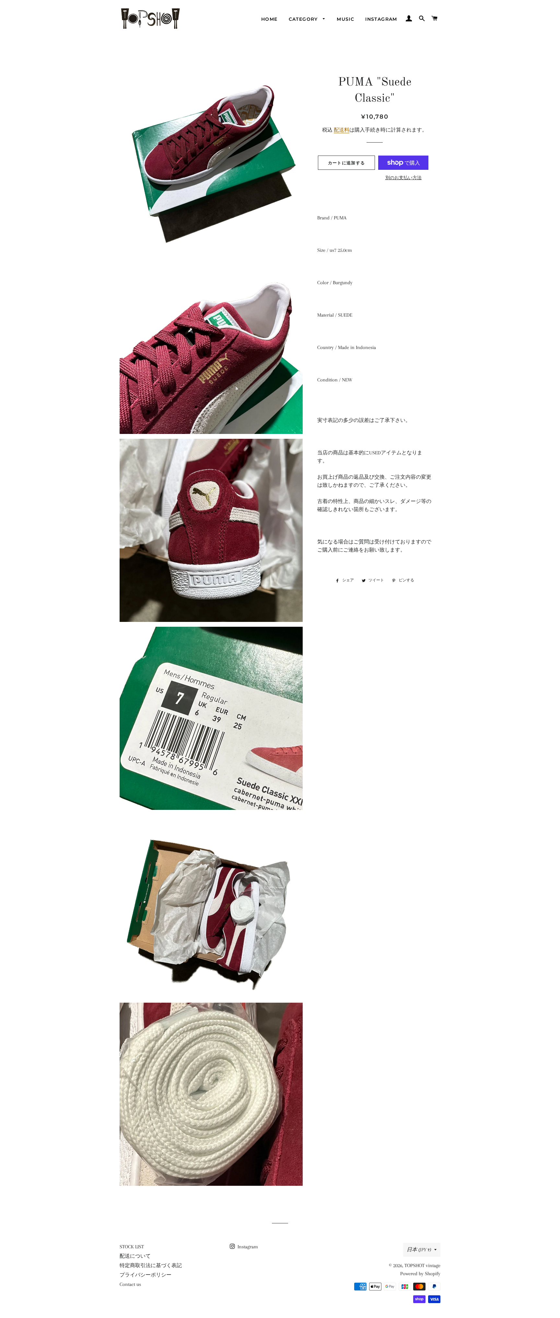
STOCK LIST (132, 1247)
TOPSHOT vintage (422, 1265)
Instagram (381, 19)
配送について (135, 1256)
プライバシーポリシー (145, 1275)
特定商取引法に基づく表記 (151, 1265)
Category (304, 19)
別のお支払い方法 (403, 177)
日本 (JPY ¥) (419, 1250)
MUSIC (345, 19)
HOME (269, 19)
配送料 (341, 130)
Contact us (130, 1284)
